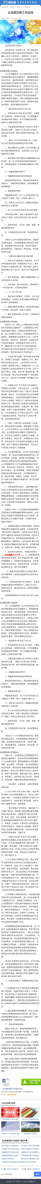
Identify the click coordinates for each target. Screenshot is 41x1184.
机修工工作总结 (8, 1159)
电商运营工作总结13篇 (10, 1152)
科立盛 (18, 1181)
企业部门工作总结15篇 (10, 1149)
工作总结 (26, 7)
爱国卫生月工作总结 (28, 1162)
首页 (12, 7)
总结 (18, 7)
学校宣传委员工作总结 (10, 1155)
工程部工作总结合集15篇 (11, 1162)
